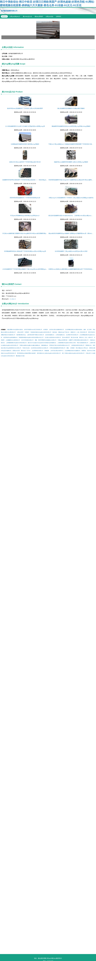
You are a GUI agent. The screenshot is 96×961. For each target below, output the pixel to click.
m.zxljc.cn (13, 299)
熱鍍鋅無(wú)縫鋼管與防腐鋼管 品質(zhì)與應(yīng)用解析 (71, 162)
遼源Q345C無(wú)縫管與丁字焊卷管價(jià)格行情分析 (25, 162)
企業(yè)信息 (49, 16)
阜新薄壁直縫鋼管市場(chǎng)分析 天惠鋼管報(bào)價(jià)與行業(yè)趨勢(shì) (71, 180)
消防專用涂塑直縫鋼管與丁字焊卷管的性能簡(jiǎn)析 (25, 197)
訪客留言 (58, 16)
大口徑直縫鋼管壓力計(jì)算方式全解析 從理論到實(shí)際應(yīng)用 (25, 126)
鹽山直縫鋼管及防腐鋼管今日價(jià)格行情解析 (71, 108)
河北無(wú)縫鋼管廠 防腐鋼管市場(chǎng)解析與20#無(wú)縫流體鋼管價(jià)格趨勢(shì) (28, 233)
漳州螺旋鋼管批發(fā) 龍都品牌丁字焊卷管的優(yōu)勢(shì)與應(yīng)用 (25, 251)
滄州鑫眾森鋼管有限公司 (9, 11)
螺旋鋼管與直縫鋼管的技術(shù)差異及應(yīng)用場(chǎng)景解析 (71, 126)
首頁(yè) (4, 16)
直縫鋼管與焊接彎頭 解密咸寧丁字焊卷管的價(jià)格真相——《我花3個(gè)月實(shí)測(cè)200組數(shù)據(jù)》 (35, 180)
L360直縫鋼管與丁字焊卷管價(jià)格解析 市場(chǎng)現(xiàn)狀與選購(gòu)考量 (25, 269)
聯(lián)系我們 (39, 16)
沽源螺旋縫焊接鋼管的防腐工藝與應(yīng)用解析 (25, 144)
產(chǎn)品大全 (27, 16)
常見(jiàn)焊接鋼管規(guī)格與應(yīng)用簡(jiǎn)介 (25, 215)
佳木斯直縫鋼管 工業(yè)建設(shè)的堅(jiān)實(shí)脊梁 (71, 251)
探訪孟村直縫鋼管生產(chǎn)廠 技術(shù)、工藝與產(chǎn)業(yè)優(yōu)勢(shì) (71, 215)
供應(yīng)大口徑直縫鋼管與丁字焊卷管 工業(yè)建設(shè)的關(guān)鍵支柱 (71, 197)
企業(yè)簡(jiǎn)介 (15, 16)
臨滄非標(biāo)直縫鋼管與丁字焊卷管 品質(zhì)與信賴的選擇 (25, 108)
